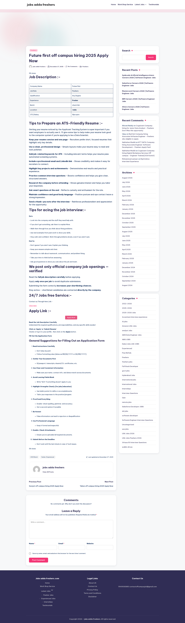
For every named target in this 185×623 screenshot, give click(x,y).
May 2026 (126, 191)
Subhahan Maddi (128, 142)
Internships (126, 389)
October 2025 (128, 223)
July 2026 (126, 182)
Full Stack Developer (130, 366)
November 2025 (128, 218)
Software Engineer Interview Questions (137, 420)
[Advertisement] (92, 26)
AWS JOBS (126, 339)
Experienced (127, 348)
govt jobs (126, 371)
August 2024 (127, 285)
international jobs (129, 380)
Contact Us (92, 586)
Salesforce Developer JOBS (133, 407)
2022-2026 (127, 304)
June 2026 (126, 187)
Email (61, 543)
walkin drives (127, 447)
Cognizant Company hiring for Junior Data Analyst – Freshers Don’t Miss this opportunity (138, 128)
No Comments (72, 66)
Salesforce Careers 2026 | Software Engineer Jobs (137, 84)
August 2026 (127, 178)
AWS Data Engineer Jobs (132, 335)
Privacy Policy (92, 590)
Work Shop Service (47, 586)
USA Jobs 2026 (128, 433)
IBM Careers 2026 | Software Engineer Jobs (138, 100)
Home (47, 583)
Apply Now (71, 317)
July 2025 (126, 236)
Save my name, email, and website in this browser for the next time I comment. (59, 553)
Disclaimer (92, 597)
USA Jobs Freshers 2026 (131, 438)
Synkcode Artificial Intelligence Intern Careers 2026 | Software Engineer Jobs (139, 76)
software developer (130, 416)
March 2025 (127, 254)
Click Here (33, 306)
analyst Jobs (127, 330)
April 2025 (126, 249)
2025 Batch (34, 457)
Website (90, 543)
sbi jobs (125, 411)
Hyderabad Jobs (128, 375)
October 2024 (128, 276)
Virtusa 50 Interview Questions (134, 442)
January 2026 (127, 209)
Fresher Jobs (48, 595)
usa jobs (125, 429)
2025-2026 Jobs (129, 313)
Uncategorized (128, 424)
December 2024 (128, 267)
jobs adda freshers (41, 4)
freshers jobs (127, 362)
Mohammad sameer (130, 159)
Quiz (124, 398)
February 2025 (128, 258)
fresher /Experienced (47, 457)
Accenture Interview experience (134, 317)
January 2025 (127, 263)
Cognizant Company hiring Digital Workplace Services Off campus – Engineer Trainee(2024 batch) (138, 153)
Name (32, 543)
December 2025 (128, 214)
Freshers (34, 50)
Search (126, 50)
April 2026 (126, 196)
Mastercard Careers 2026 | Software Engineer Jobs (138, 92)
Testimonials (47, 605)
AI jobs (124, 322)
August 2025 (127, 232)
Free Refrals (126, 353)
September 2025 (129, 227)
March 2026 (127, 200)
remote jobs (127, 402)
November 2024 (128, 272)
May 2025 (126, 245)
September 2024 (129, 281)
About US (92, 583)
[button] (48, 472)
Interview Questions (130, 393)
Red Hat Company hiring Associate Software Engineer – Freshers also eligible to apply (138, 136)
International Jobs (129, 384)
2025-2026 (127, 308)
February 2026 (128, 205)
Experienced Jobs (48, 598)
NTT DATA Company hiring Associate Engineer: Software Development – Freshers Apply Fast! (138, 144)
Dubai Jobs (130, 344)
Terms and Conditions (92, 593)
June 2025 (126, 240)
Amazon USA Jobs (129, 326)
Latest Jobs (45, 591)
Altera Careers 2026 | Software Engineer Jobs (135, 108)
